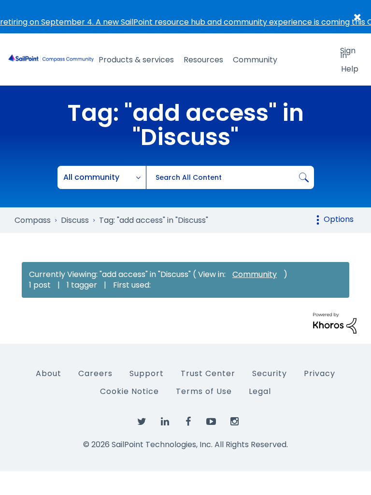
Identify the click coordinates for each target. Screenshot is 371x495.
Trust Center (208, 373)
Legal (260, 391)
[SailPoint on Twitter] (141, 422)
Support (146, 373)
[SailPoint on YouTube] (211, 422)
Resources (203, 59)
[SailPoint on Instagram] (234, 422)
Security (269, 373)
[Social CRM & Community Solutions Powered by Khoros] (335, 322)
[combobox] (230, 177)
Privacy (319, 373)
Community (255, 59)
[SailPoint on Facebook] (188, 422)
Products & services (136, 59)
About (48, 373)
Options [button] (339, 219)
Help (349, 68)
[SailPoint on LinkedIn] (164, 422)
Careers (95, 373)
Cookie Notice (129, 391)
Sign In (348, 52)
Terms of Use (204, 391)
